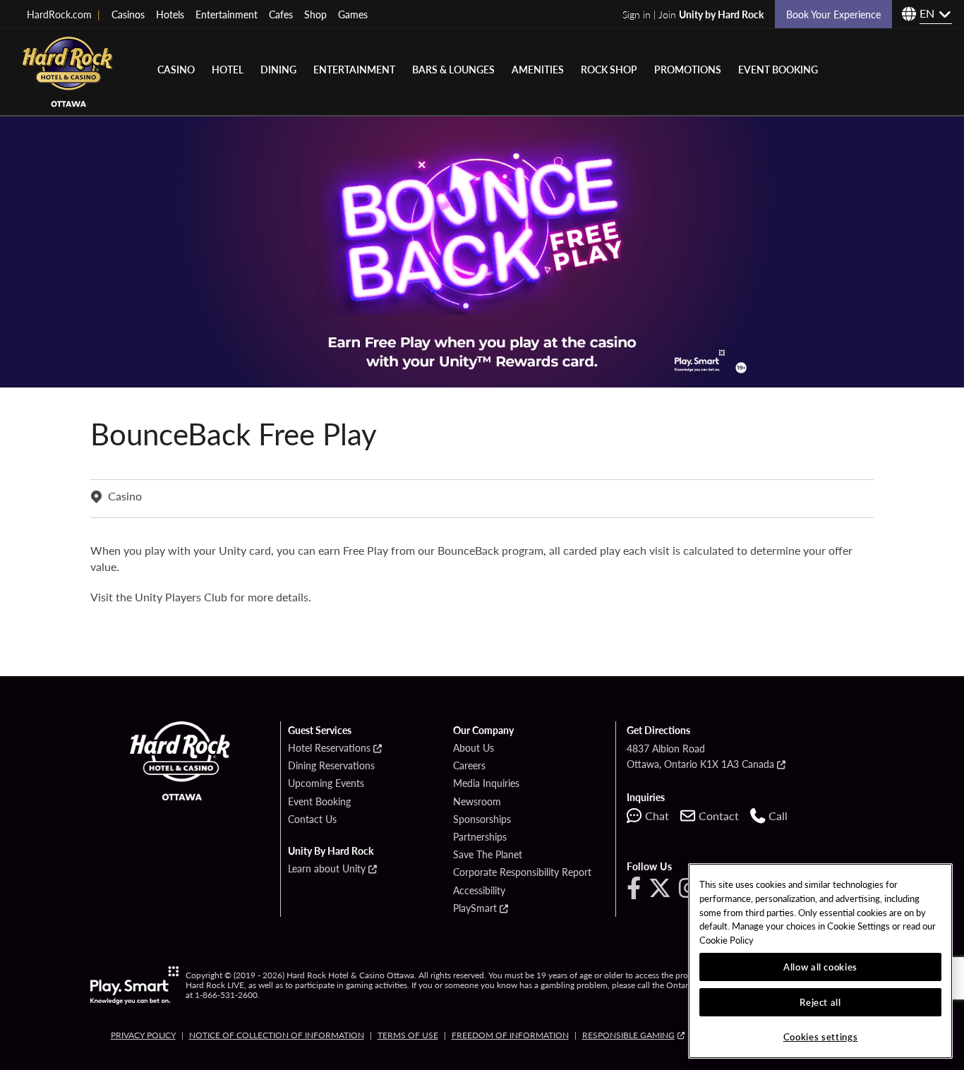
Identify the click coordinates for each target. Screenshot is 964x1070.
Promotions (687, 69)
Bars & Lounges (453, 69)
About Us (473, 748)
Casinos (128, 14)
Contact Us (312, 819)
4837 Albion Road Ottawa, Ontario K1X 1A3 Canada (700, 756)
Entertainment (226, 14)
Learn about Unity (327, 868)
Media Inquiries (486, 783)
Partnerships (480, 837)
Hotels (170, 14)
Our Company (483, 730)
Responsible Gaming (628, 1035)
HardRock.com (63, 14)
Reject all (820, 1002)
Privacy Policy (143, 1035)
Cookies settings (820, 1036)
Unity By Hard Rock (330, 851)
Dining (278, 69)
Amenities (538, 69)
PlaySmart (475, 908)
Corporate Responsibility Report (522, 872)
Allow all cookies (820, 966)
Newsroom (477, 801)
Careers (469, 765)
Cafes (281, 14)
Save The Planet (487, 854)
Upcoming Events (326, 783)
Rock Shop (609, 69)
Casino (176, 69)
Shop (315, 14)
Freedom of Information (510, 1035)
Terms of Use (408, 1035)
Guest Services (319, 730)
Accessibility (479, 890)
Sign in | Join (693, 14)
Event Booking (778, 69)
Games (353, 14)
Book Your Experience (833, 14)
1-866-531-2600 (226, 995)
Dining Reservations (331, 765)
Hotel (227, 69)
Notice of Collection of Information (276, 1035)
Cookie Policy (726, 939)
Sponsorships (482, 819)
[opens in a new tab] (134, 985)
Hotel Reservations (329, 748)
